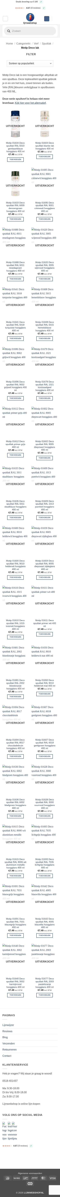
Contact (6, 1055)
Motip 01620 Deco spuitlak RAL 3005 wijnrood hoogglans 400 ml (44, 266)
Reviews (7, 1031)
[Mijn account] (46, 18)
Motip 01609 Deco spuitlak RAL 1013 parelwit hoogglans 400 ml (44, 505)
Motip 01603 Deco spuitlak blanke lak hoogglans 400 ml (44, 146)
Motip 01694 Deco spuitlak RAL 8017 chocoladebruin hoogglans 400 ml (15, 744)
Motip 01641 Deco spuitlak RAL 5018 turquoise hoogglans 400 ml (15, 326)
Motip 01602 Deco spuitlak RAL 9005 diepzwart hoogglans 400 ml (44, 445)
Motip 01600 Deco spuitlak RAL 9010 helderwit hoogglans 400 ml (15, 565)
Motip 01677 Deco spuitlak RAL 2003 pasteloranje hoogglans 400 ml (44, 982)
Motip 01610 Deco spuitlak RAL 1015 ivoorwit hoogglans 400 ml (15, 624)
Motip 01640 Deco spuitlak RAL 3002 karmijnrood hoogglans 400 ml (15, 982)
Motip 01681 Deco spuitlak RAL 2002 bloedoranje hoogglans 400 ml (15, 684)
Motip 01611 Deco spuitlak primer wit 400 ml (44, 623)
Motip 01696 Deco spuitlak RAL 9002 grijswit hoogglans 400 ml (15, 386)
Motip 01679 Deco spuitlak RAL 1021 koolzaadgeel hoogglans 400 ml (44, 386)
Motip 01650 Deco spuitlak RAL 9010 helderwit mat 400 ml (44, 683)
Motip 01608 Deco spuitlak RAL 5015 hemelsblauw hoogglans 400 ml (44, 326)
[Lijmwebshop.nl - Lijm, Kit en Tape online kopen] (30, 18)
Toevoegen (15, 159)
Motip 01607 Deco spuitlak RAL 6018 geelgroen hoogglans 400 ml (44, 744)
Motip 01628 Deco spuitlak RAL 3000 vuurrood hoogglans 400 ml (44, 803)
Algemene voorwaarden (30, 1173)
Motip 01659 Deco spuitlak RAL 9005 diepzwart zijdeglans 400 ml (44, 565)
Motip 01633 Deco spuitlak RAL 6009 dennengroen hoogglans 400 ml (15, 207)
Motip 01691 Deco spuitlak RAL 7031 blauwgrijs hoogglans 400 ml (15, 923)
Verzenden (8, 1043)
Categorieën (23, 43)
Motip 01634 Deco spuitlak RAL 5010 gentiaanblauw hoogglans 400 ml (15, 147)
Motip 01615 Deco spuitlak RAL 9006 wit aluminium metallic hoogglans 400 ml (15, 863)
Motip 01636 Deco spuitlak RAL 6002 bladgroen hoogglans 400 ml (15, 803)
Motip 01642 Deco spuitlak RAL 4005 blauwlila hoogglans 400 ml (45, 923)
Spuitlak (46, 43)
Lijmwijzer (8, 1025)
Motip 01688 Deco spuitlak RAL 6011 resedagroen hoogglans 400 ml (15, 266)
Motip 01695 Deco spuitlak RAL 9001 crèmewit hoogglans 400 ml (44, 207)
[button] (5, 18)
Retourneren (9, 1049)
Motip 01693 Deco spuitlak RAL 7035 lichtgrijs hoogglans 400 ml (44, 863)
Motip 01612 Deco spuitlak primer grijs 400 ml (15, 444)
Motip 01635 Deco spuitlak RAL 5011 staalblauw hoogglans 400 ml (15, 505)
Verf (36, 43)
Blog (5, 1037)
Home (9, 43)
